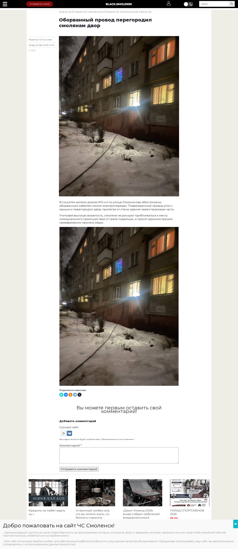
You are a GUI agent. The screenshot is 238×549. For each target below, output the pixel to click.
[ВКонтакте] (66, 395)
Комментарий (70, 445)
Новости (65, 12)
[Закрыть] (235, 524)
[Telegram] (75, 395)
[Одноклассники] (70, 395)
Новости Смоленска (89, 12)
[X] (79, 395)
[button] (64, 433)
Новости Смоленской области (129, 12)
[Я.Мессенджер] (61, 395)
